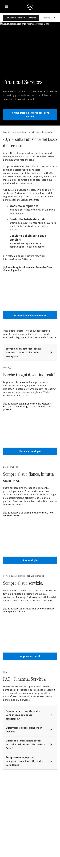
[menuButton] (6, 7)
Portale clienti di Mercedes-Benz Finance (30, 114)
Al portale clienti (30, 656)
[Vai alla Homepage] (30, 6)
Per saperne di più (30, 451)
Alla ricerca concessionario (30, 315)
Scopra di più (30, 560)
